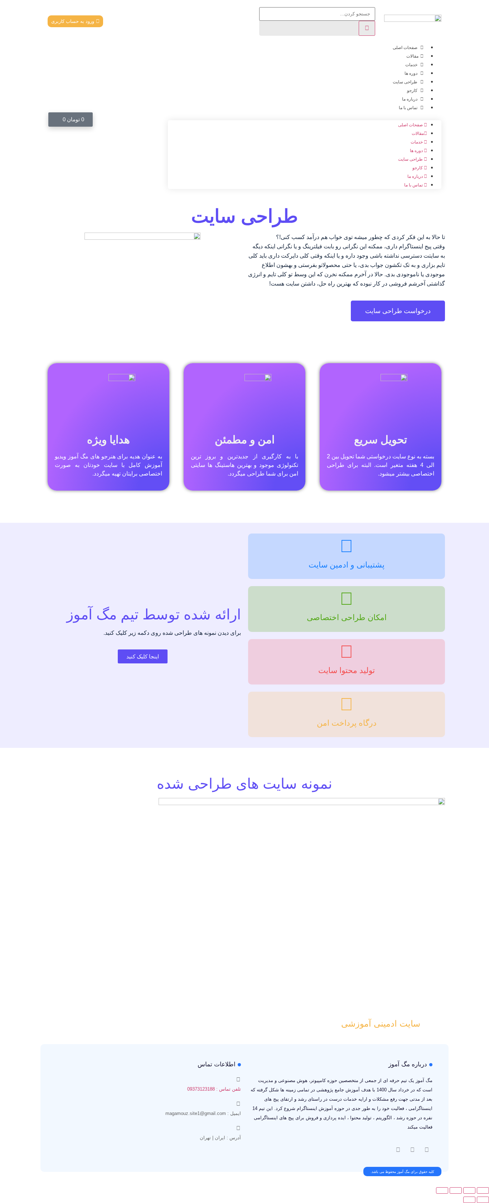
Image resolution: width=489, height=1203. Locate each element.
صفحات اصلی (405, 47)
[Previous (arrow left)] (483, 1200)
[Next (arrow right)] (469, 1200)
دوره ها (411, 73)
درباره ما (410, 99)
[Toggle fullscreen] (456, 1190)
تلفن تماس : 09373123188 (214, 1089)
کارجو (412, 90)
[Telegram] (398, 1150)
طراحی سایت (405, 81)
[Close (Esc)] (483, 1190)
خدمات (411, 64)
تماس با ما (408, 107)
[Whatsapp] (412, 1150)
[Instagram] (426, 1150)
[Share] (469, 1190)
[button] (304, 116)
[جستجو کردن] (367, 28)
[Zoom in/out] (442, 1190)
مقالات (412, 56)
